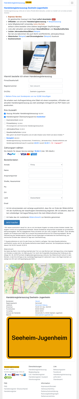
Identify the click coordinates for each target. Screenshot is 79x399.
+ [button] (7, 266)
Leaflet (56, 293)
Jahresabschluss (15, 129)
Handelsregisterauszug (17, 2)
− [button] (7, 269)
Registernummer (10, 86)
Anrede (7, 165)
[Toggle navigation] (72, 3)
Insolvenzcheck (14, 120)
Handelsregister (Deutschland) (16, 389)
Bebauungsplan (59, 370)
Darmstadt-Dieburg (41, 305)
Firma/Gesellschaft (11, 80)
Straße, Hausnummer (12, 181)
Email (6, 203)
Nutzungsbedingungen (50, 394)
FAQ (5, 386)
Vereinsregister (34, 379)
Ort (5, 192)
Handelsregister (10, 391)
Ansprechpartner (10, 176)
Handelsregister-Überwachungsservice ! (25, 117)
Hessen (37, 301)
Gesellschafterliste (16, 132)
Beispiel (37, 31)
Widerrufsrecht (35, 217)
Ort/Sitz (7, 91)
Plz (5, 187)
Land (6, 198)
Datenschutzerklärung (49, 391)
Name (6, 170)
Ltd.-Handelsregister (37, 374)
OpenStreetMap (64, 293)
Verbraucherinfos (47, 389)
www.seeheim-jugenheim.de (44, 315)
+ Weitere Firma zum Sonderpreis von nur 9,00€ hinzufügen (27, 96)
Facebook (57, 372)
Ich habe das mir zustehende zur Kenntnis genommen (33, 217)
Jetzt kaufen (12, 222)
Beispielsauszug (55, 22)
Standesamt (58, 379)
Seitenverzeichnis (48, 396)
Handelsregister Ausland (38, 377)
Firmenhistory (14, 123)
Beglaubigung (34, 372)
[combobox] (46, 80)
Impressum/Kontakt (48, 386)
